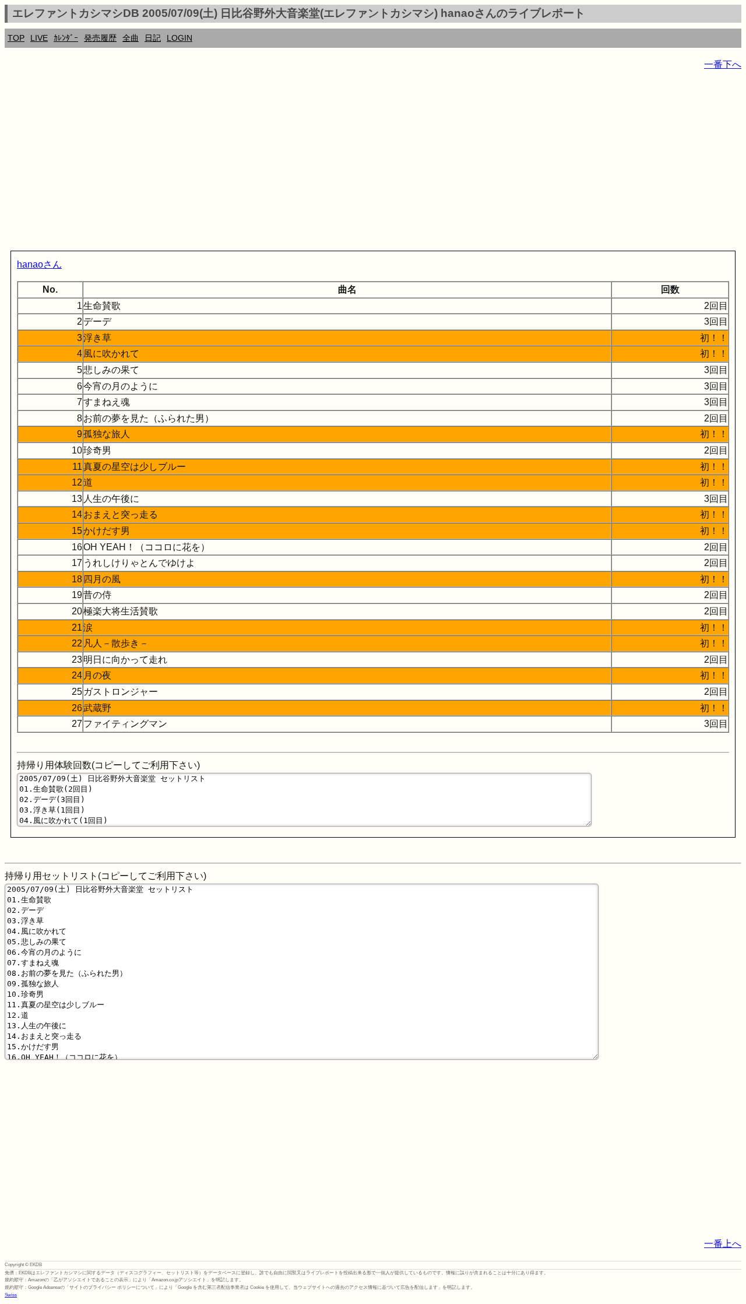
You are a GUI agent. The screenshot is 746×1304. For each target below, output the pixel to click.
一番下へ (722, 64)
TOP (16, 38)
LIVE (39, 38)
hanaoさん (39, 264)
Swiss (11, 1295)
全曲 (130, 38)
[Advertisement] (354, 163)
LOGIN (179, 38)
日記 (153, 38)
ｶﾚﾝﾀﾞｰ (66, 38)
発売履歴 (100, 38)
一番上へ (722, 1244)
